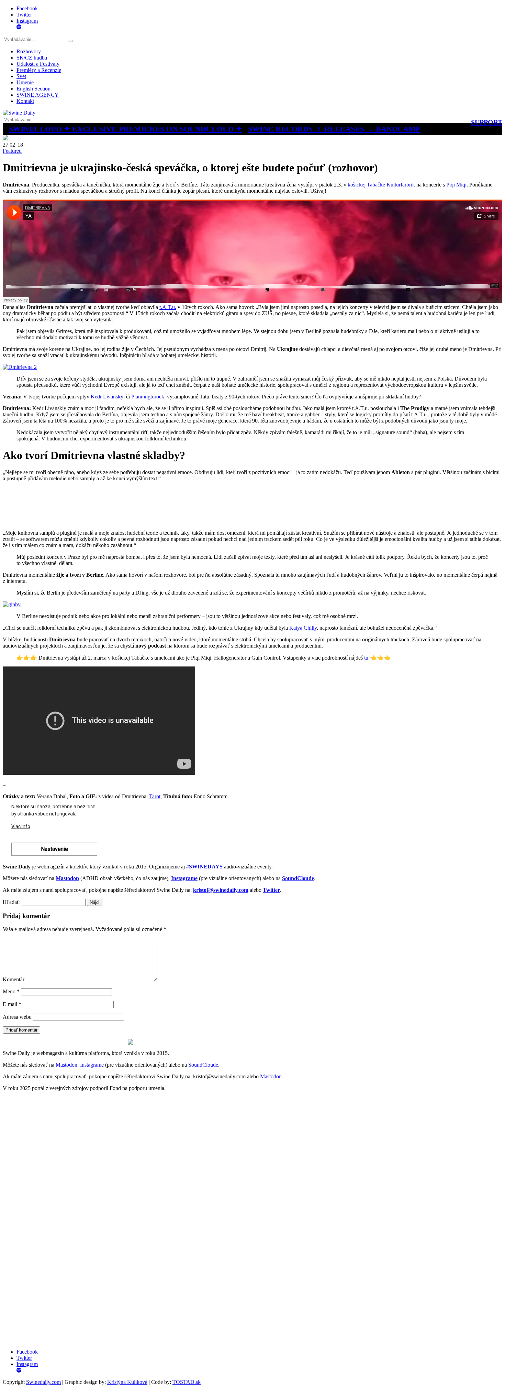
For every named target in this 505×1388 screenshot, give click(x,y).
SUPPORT (486, 122)
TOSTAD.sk (186, 1382)
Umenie (25, 82)
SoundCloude (203, 1065)
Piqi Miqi (456, 185)
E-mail (12, 1004)
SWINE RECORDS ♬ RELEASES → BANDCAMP (334, 129)
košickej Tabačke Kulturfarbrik (381, 185)
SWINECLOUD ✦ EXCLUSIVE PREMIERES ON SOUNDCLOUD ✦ (125, 129)
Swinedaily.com (43, 1382)
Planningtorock (147, 396)
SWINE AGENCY (37, 95)
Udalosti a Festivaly (37, 64)
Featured (12, 151)
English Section (33, 89)
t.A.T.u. (167, 307)
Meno (11, 991)
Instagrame (92, 1065)
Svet (21, 76)
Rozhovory (28, 51)
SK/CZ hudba (31, 58)
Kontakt (25, 101)
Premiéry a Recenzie (38, 70)
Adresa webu (17, 1017)
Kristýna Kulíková (127, 1382)
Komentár (13, 979)
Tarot (154, 796)
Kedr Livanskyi (108, 396)
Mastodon (66, 1065)
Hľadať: (12, 902)
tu (366, 658)
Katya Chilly (303, 628)
